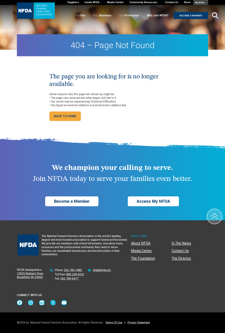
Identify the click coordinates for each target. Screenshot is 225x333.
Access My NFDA (153, 201)
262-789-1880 (73, 270)
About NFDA (140, 243)
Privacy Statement (138, 322)
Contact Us (171, 2)
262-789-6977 (69, 278)
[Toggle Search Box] (215, 15)
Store (187, 2)
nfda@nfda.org (102, 270)
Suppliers (73, 2)
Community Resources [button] (143, 2)
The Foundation (143, 258)
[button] (159, 15)
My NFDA (200, 2)
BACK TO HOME (65, 116)
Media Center (115, 2)
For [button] (80, 15)
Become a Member (190, 15)
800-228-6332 (75, 274)
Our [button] (129, 15)
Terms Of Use (113, 322)
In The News (181, 243)
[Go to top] (214, 216)
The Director (181, 258)
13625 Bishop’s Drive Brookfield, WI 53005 (30, 275)
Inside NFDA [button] (92, 2)
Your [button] (102, 15)
